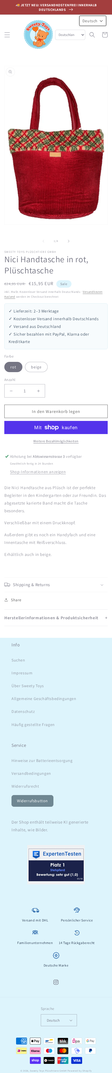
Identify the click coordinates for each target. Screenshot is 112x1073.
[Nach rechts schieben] (68, 241)
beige (36, 367)
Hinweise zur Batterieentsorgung (42, 760)
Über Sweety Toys (27, 685)
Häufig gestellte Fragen (33, 724)
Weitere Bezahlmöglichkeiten (56, 441)
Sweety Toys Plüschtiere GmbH (48, 1070)
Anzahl (9, 379)
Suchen (18, 660)
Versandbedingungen (31, 773)
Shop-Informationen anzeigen (38, 471)
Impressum (21, 672)
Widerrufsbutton (32, 800)
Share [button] (16, 599)
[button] (7, 35)
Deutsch (53, 1020)
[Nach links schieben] (43, 241)
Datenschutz (23, 711)
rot (13, 367)
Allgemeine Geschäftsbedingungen (43, 698)
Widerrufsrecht (25, 786)
